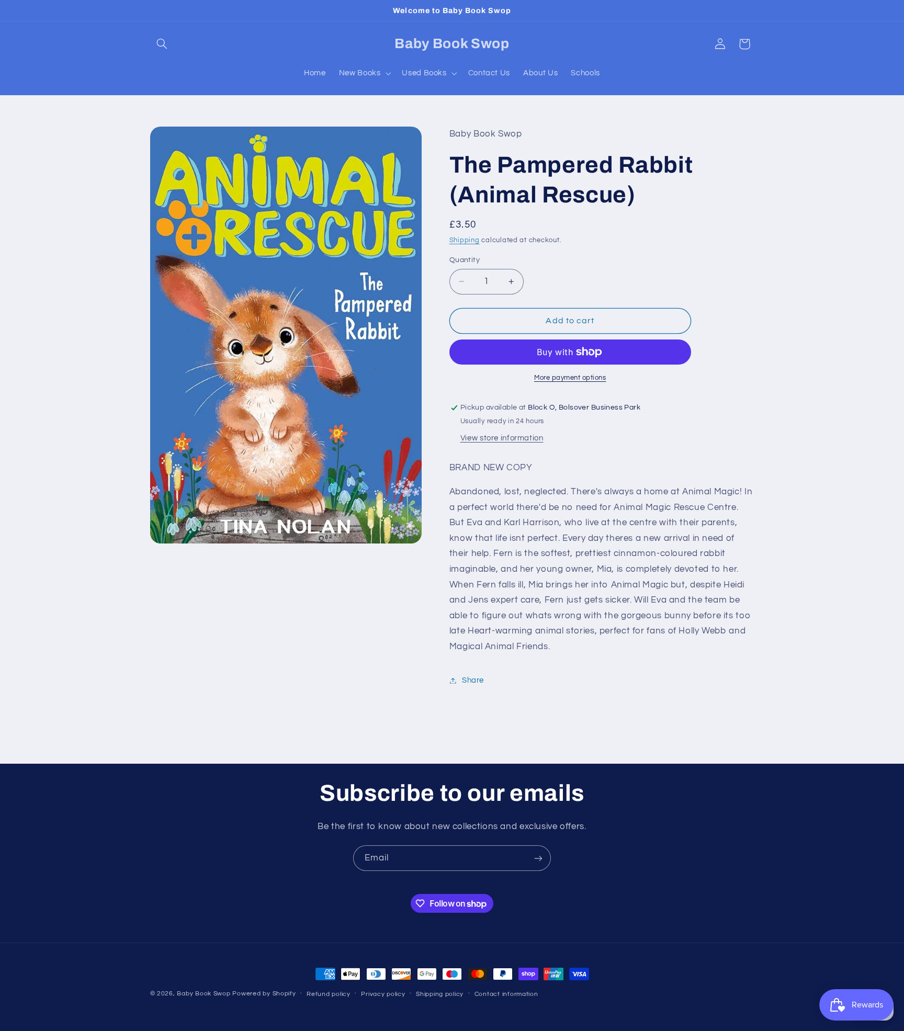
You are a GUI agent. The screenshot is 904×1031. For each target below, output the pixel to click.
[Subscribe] (538, 858)
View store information (502, 438)
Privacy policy (383, 994)
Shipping (464, 240)
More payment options (570, 378)
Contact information (506, 994)
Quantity (464, 260)
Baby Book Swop (203, 993)
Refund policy (329, 994)
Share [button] (473, 680)
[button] (162, 44)
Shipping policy (440, 994)
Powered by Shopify (264, 993)
